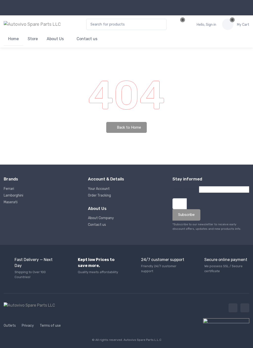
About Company (101, 218)
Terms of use (50, 325)
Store (33, 38)
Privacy (28, 325)
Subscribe (186, 214)
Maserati (11, 202)
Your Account (99, 189)
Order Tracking (99, 195)
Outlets (10, 325)
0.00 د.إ (243, 25)
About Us (55, 38)
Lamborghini (13, 195)
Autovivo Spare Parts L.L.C (142, 340)
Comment (191, 189)
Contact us (86, 38)
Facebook (233, 307)
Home (13, 38)
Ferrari (9, 189)
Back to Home (128, 127)
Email (176, 191)
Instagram (244, 307)
